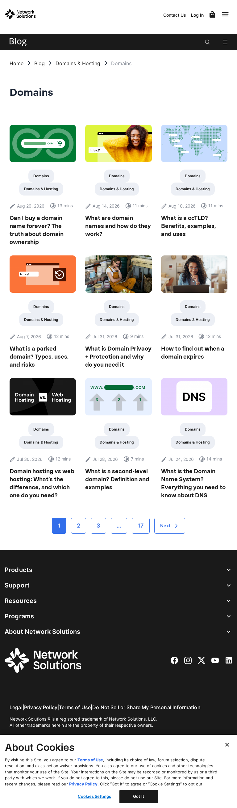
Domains (41, 176)
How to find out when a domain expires (192, 352)
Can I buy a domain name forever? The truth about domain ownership (37, 230)
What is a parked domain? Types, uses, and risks (39, 356)
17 (141, 525)
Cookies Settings (94, 796)
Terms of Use (75, 707)
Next (165, 525)
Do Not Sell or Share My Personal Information (146, 707)
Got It (138, 796)
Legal (16, 707)
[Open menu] (225, 42)
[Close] (227, 744)
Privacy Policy (40, 707)
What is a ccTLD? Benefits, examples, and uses (188, 226)
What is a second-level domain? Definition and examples (117, 479)
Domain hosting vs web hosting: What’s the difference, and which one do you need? (42, 483)
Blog (39, 63)
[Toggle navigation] (226, 14)
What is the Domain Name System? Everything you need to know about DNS (193, 483)
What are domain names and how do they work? (118, 226)
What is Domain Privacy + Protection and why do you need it (118, 356)
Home (16, 63)
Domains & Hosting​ (78, 63)
